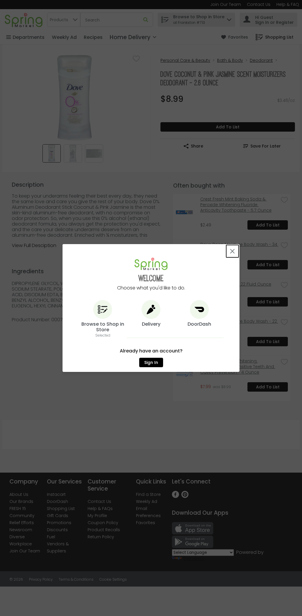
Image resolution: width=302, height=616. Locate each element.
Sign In (151, 362)
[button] (102, 319)
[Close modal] (232, 251)
